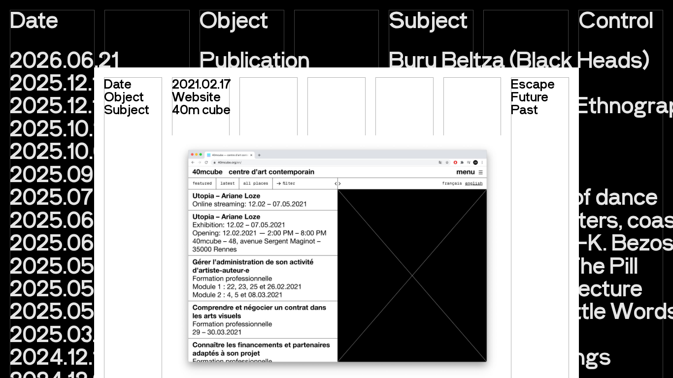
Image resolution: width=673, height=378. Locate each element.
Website (196, 96)
